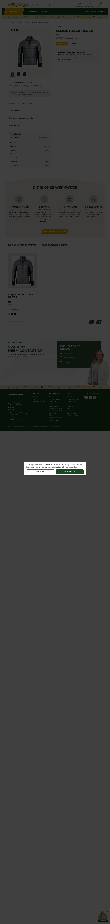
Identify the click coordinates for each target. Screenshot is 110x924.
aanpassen (40, 471)
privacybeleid (73, 467)
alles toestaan (69, 471)
